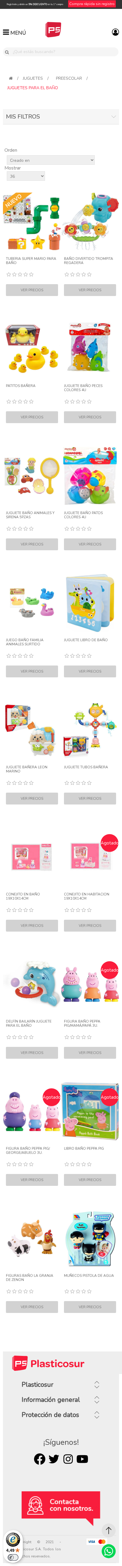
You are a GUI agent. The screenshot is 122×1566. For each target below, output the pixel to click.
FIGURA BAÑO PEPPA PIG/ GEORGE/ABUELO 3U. (28, 1150)
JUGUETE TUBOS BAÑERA (86, 767)
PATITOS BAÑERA (21, 386)
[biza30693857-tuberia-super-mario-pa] (32, 222)
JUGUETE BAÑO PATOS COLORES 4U (83, 515)
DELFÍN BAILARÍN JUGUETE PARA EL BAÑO (29, 1023)
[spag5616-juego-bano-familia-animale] (32, 603)
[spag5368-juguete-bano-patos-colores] (90, 476)
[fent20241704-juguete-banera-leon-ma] (32, 730)
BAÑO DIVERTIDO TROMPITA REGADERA (88, 261)
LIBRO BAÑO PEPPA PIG (84, 1148)
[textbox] (64, 51)
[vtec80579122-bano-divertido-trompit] (90, 222)
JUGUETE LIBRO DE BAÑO (86, 640)
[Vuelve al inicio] (10, 78)
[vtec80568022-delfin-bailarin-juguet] (32, 984)
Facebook (39, 1459)
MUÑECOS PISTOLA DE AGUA (89, 1276)
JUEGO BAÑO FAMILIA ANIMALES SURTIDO (25, 642)
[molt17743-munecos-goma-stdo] (90, 1239)
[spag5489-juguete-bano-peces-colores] (90, 349)
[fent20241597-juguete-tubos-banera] (90, 730)
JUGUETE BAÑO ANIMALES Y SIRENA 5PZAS (30, 515)
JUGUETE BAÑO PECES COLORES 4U (83, 388)
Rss (68, 1459)
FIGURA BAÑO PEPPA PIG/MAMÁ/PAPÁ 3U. (82, 1023)
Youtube (82, 1459)
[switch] (13, 1557)
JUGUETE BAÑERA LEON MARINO (26, 769)
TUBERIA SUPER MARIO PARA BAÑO (31, 261)
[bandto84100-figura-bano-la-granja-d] (32, 1239)
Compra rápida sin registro (92, 3)
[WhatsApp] (108, 1551)
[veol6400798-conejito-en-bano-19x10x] (32, 857)
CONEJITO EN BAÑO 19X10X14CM (23, 896)
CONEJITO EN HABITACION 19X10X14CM (86, 896)
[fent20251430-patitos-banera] (32, 349)
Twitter (54, 1459)
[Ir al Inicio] (108, 1530)
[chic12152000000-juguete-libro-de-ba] (90, 603)
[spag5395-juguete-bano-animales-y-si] (32, 476)
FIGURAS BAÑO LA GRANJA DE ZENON (29, 1278)
